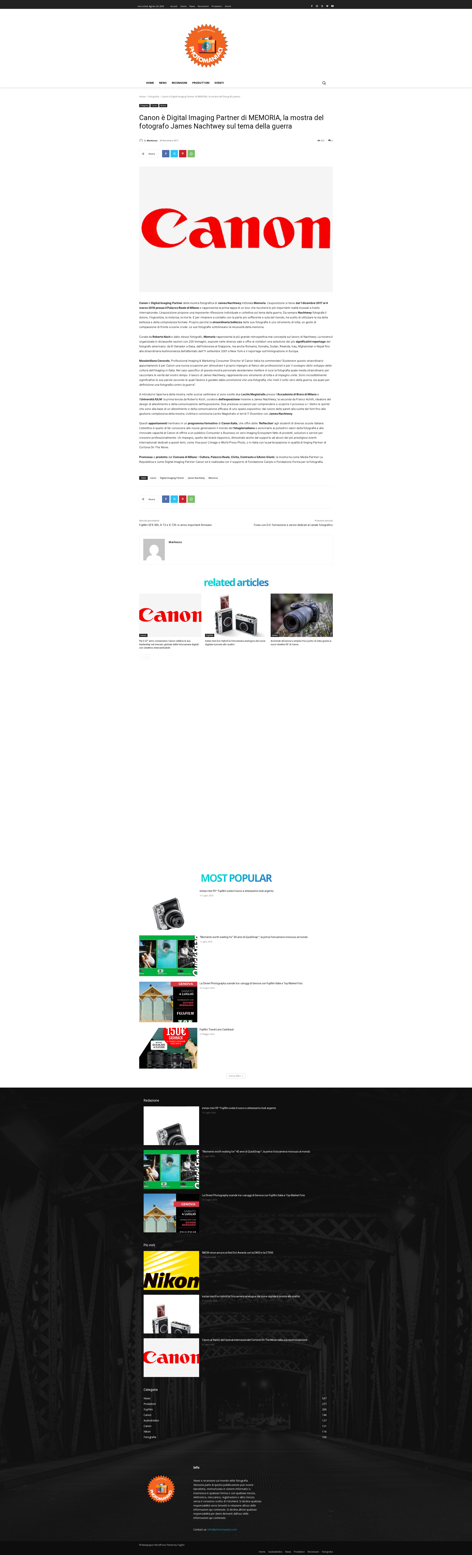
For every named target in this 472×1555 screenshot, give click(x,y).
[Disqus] (236, 718)
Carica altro (235, 1075)
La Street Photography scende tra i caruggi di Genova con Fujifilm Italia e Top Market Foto (251, 983)
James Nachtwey (196, 477)
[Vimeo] (327, 6)
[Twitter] (322, 6)
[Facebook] (312, 6)
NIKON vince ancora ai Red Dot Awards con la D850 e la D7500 (237, 1252)
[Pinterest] (182, 153)
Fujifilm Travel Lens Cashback (217, 1029)
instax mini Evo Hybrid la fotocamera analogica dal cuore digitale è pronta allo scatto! (251, 1296)
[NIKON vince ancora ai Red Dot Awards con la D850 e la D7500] (171, 1270)
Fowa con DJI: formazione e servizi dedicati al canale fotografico (293, 525)
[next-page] (147, 656)
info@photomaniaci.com (222, 1529)
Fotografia (153, 96)
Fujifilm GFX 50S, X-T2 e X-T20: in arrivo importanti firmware (175, 525)
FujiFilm (209, 635)
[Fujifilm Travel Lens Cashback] (168, 1048)
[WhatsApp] (191, 153)
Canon (154, 105)
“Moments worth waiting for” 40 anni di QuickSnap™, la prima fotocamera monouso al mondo (254, 937)
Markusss (152, 140)
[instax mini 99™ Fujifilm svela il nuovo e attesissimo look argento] (168, 909)
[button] (324, 82)
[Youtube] (332, 6)
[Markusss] (141, 140)
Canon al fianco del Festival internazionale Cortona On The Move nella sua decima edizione (254, 1339)
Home (142, 96)
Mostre (163, 105)
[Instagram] (317, 6)
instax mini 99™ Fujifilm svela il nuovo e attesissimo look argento (237, 890)
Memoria (213, 477)
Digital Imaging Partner (172, 477)
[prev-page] (141, 656)
